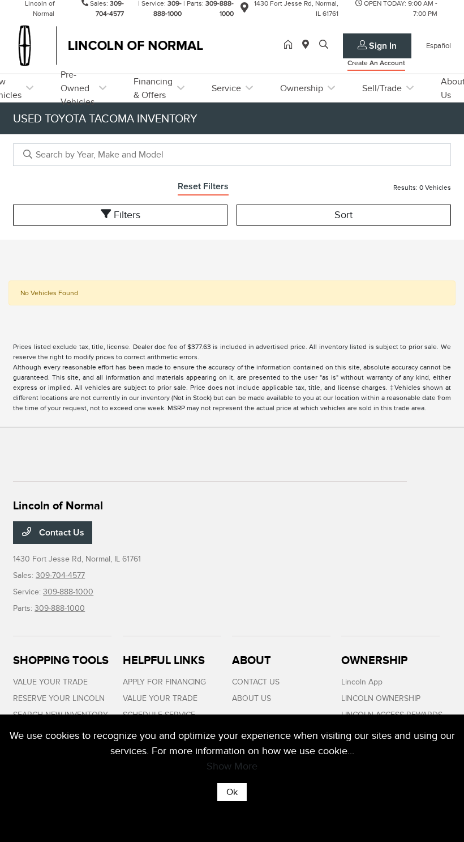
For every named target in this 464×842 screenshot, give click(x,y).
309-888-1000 (68, 592)
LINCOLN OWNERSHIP (380, 698)
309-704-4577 (60, 575)
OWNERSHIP (374, 660)
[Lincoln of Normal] (110, 45)
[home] (290, 45)
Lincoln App (362, 682)
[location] (244, 10)
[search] (323, 45)
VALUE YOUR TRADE (50, 682)
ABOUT (251, 660)
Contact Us (60, 532)
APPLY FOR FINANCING (164, 682)
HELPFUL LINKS (164, 660)
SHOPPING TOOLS (61, 660)
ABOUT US (251, 698)
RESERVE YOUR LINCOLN (59, 698)
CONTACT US (256, 682)
